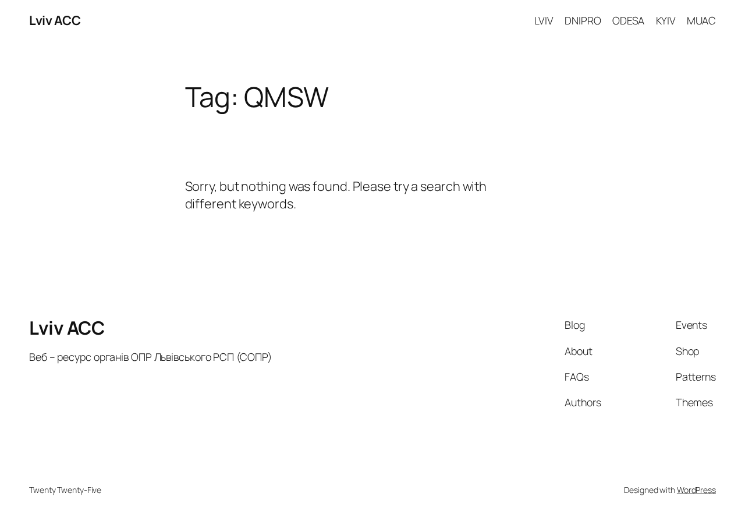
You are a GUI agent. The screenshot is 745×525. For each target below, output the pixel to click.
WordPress (696, 489)
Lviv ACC (54, 20)
